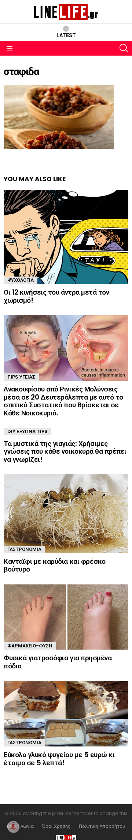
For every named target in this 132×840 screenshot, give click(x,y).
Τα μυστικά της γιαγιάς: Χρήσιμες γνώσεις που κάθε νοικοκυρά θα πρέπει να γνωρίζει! (65, 451)
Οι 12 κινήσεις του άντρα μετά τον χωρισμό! (56, 296)
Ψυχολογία (20, 280)
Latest (66, 35)
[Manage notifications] (13, 827)
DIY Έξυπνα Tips (27, 431)
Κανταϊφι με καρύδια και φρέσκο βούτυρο (55, 565)
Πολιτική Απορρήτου (102, 826)
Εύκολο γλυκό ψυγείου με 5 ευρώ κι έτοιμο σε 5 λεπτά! (59, 758)
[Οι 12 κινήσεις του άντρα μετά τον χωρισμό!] (66, 237)
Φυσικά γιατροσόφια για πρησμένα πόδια (57, 662)
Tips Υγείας (21, 376)
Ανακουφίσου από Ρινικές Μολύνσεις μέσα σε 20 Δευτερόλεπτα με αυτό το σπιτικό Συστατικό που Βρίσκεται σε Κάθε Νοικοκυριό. (63, 401)
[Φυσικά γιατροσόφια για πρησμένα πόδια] (66, 617)
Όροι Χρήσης (56, 826)
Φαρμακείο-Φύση (29, 645)
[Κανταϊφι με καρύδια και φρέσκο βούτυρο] (66, 513)
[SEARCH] (124, 48)
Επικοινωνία (20, 826)
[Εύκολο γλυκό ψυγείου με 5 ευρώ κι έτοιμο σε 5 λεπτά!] (66, 713)
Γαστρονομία (24, 549)
